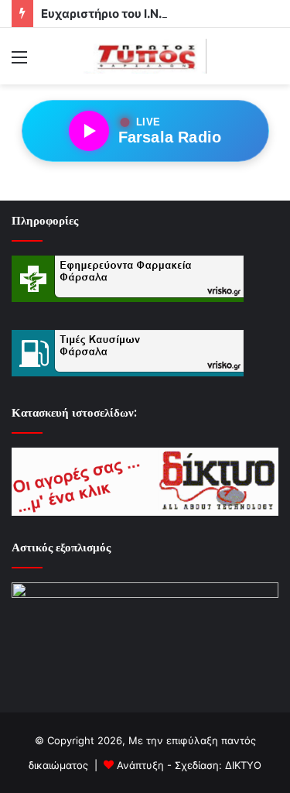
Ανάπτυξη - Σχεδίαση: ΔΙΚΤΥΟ (189, 765)
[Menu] (19, 62)
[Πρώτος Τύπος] (145, 56)
